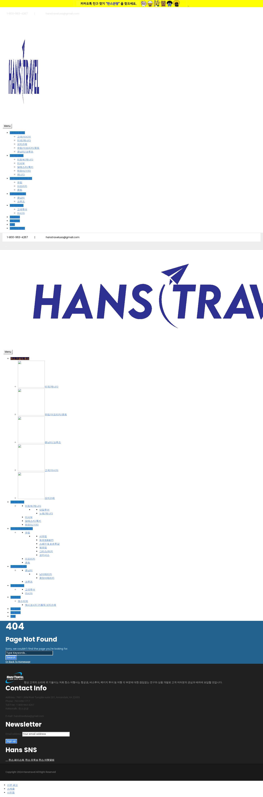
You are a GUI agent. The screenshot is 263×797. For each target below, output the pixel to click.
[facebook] (6, 17)
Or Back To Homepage (18, 661)
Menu (7, 126)
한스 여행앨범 (46, 759)
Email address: (14, 734)
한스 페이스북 (17, 759)
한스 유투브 (31, 759)
